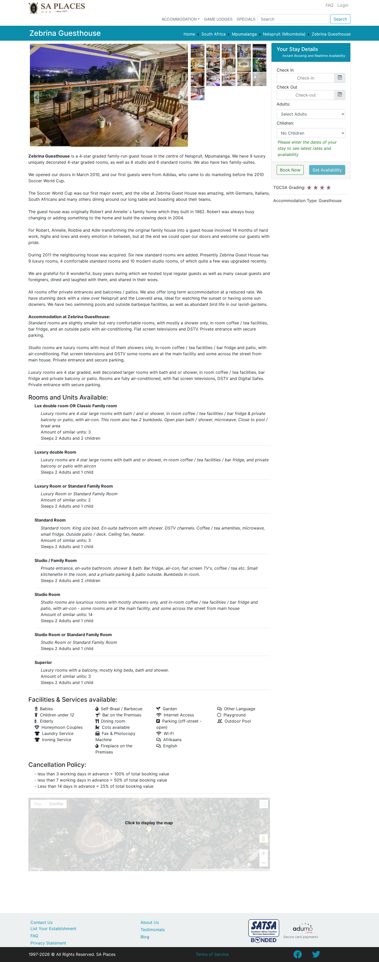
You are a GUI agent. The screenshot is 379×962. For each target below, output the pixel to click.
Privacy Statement (48, 943)
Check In (285, 70)
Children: (285, 123)
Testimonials (153, 929)
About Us (150, 922)
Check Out (287, 87)
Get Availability (327, 169)
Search (340, 19)
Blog (145, 936)
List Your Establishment (53, 928)
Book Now (290, 169)
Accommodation (179, 19)
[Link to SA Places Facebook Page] (297, 955)
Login (342, 5)
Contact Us (41, 922)
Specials (246, 19)
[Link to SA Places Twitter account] (316, 955)
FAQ (329, 5)
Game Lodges (218, 19)
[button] (36, 97)
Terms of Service (212, 954)
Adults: (283, 104)
